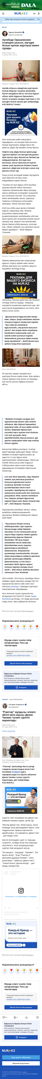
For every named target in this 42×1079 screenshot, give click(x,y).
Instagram (22, 687)
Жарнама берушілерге (21, 1063)
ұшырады (14, 586)
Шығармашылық (16, 699)
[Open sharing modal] (26, 1017)
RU (34, 13)
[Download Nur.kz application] (21, 5)
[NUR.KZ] (21, 13)
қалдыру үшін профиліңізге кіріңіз (18, 655)
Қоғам (4, 27)
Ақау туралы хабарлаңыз (21, 1057)
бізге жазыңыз (27, 611)
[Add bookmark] (37, 1017)
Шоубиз (5, 699)
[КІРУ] (39, 13)
